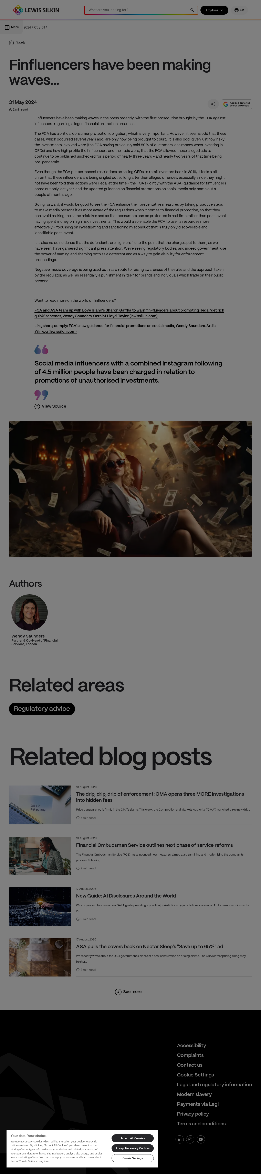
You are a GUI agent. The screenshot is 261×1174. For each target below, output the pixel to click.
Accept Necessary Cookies (132, 1148)
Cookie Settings (133, 1158)
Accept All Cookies (133, 1138)
